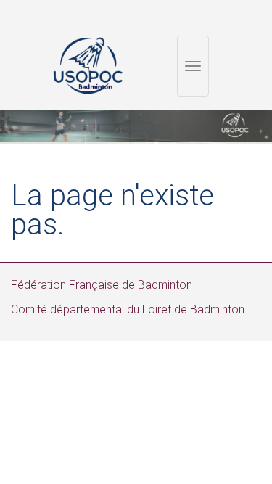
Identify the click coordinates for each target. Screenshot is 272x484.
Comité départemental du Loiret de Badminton (127, 309)
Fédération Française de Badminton (101, 285)
